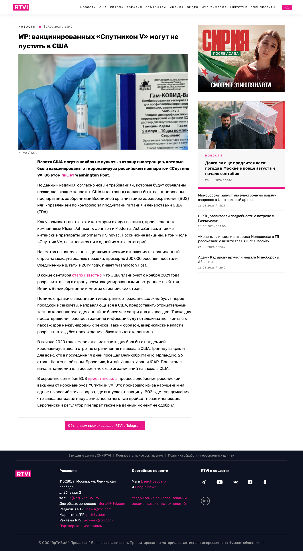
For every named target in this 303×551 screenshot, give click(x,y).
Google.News (145, 487)
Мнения (176, 7)
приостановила (103, 378)
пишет (67, 175)
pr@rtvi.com (96, 515)
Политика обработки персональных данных (201, 455)
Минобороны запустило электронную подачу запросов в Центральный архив (237, 197)
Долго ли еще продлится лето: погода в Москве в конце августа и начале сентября (240, 168)
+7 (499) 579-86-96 (83, 498)
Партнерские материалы (80, 526)
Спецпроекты (263, 7)
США (103, 7)
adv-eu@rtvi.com (98, 520)
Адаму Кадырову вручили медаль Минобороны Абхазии (238, 259)
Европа (117, 7)
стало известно (87, 275)
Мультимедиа (214, 7)
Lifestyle (238, 7)
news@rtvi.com (99, 509)
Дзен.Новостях (153, 481)
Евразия (134, 7)
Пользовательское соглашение (139, 455)
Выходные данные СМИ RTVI (90, 455)
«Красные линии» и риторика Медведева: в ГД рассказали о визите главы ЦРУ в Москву (238, 238)
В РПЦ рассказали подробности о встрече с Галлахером (236, 218)
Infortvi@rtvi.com (111, 503)
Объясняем (156, 7)
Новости (88, 7)
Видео (192, 7)
